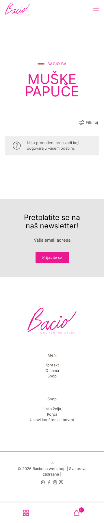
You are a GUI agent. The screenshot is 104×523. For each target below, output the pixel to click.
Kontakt (52, 365)
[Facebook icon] (49, 482)
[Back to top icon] (52, 463)
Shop (52, 376)
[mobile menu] (96, 9)
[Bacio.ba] (17, 8)
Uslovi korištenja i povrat (52, 419)
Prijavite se (52, 257)
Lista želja (52, 408)
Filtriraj (92, 122)
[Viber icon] (61, 482)
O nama (52, 370)
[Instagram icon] (55, 482)
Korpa (52, 414)
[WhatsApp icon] (43, 482)
